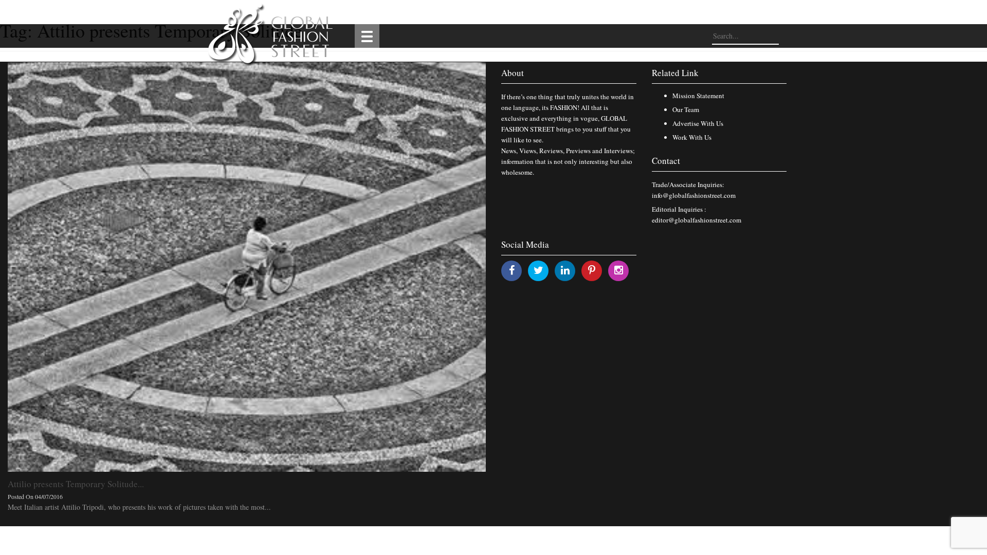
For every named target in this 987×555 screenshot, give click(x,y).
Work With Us (691, 137)
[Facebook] (512, 270)
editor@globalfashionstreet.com (696, 220)
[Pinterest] (591, 270)
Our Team (685, 109)
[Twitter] (538, 270)
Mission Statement (698, 95)
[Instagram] (618, 270)
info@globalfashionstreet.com (694, 195)
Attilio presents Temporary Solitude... (76, 484)
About (512, 73)
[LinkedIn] (565, 270)
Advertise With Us (697, 123)
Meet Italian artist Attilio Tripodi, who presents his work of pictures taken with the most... (139, 507)
